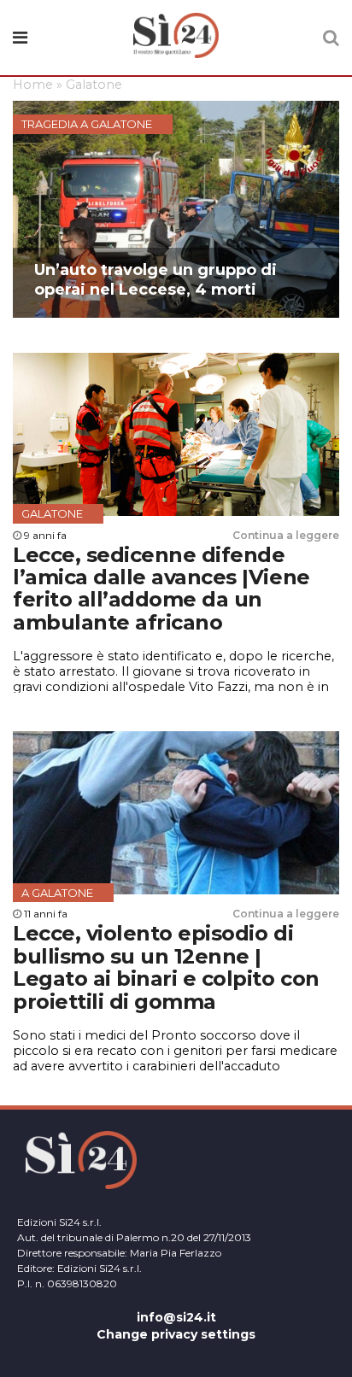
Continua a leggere (285, 535)
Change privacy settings (176, 1334)
